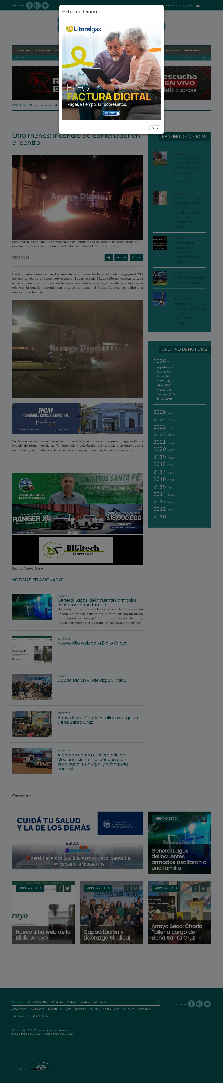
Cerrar (155, 128)
